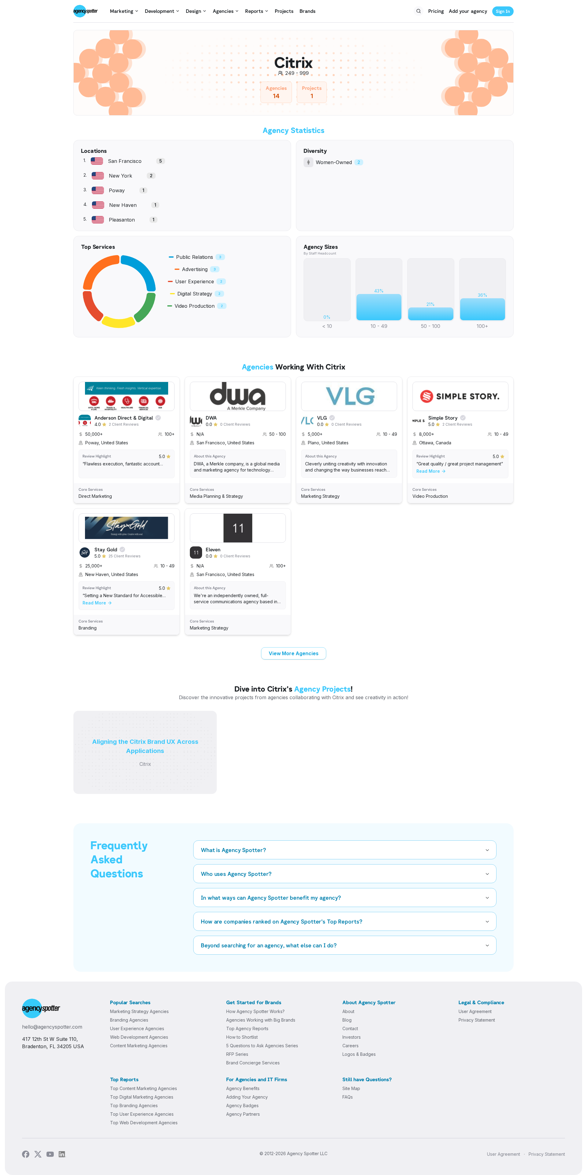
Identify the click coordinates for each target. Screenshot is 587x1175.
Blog (347, 1020)
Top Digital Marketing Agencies (141, 1097)
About (348, 1011)
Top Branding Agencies (134, 1105)
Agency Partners (243, 1114)
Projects (284, 11)
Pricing (436, 11)
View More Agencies (294, 653)
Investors (351, 1037)
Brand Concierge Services (253, 1062)
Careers (350, 1045)
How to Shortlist (242, 1037)
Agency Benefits (243, 1088)
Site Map (351, 1088)
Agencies (223, 11)
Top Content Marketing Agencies (143, 1088)
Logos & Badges (359, 1054)
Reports (254, 11)
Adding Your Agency (247, 1097)
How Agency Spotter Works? (255, 1011)
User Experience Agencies (137, 1028)
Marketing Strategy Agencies (139, 1011)
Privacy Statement (477, 1020)
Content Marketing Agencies (139, 1045)
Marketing (121, 11)
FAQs (347, 1097)
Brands (308, 11)
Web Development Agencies (139, 1037)
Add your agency (468, 11)
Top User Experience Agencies (142, 1114)
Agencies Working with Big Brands (260, 1020)
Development (159, 11)
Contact (350, 1028)
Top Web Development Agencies (144, 1122)
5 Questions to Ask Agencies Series (262, 1045)
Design (193, 11)
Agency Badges (242, 1105)
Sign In (503, 11)
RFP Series (237, 1054)
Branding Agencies (129, 1020)
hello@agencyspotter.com (52, 1027)
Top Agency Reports (247, 1028)
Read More (428, 471)
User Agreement (475, 1011)
